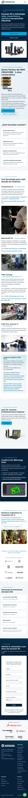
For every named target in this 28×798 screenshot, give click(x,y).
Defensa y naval (12, 552)
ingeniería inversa (6, 519)
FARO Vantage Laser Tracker (16, 296)
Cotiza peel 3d (6, 423)
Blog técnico (20, 787)
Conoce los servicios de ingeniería (11, 526)
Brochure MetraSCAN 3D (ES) (14, 251)
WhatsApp (19, 711)
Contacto (19, 785)
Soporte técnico (21, 789)
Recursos (19, 783)
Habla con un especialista (9, 114)
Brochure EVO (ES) (11, 201)
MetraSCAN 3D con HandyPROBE (17, 248)
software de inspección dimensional (11, 479)
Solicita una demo (14, 37)
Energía (18, 552)
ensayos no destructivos (7, 521)
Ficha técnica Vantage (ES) (14, 298)
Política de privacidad (22, 795)
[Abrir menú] (25, 2)
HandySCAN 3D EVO (14, 197)
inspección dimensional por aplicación (13, 390)
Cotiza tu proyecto (14, 33)
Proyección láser (21, 761)
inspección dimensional (17, 519)
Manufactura (23, 551)
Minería (17, 551)
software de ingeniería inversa (18, 477)
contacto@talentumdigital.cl (13, 712)
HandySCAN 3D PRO (14, 198)
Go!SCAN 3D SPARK (19, 376)
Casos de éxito (20, 781)
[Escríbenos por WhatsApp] (25, 795)
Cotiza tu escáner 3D (8, 110)
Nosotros (19, 779)
